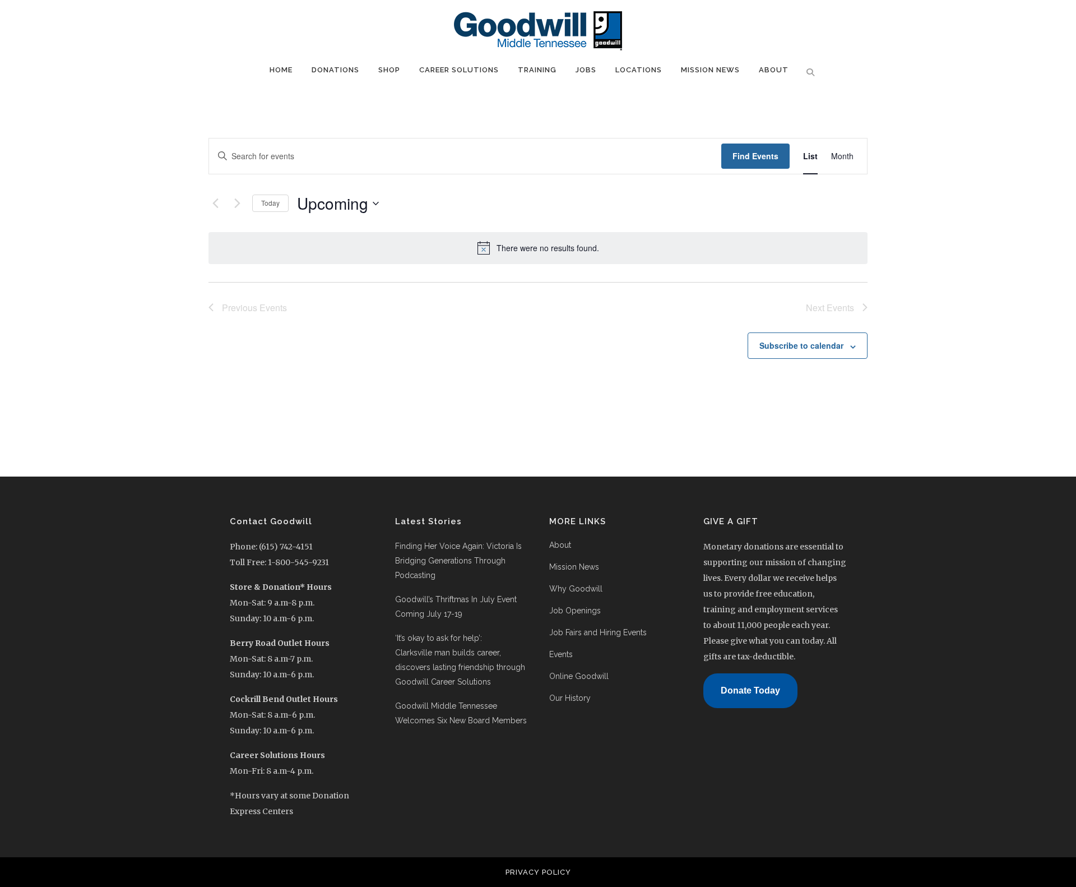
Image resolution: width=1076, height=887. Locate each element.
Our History (570, 698)
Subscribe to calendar (801, 345)
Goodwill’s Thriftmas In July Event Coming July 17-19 (456, 606)
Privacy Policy (538, 872)
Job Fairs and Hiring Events (598, 632)
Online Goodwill (579, 676)
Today (270, 202)
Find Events (755, 155)
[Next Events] (237, 203)
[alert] (538, 248)
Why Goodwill (575, 588)
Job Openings (575, 610)
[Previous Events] (215, 203)
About (560, 544)
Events (561, 654)
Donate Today (750, 690)
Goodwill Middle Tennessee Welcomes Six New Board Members (462, 713)
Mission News (574, 566)
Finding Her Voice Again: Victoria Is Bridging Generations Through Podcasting (458, 561)
